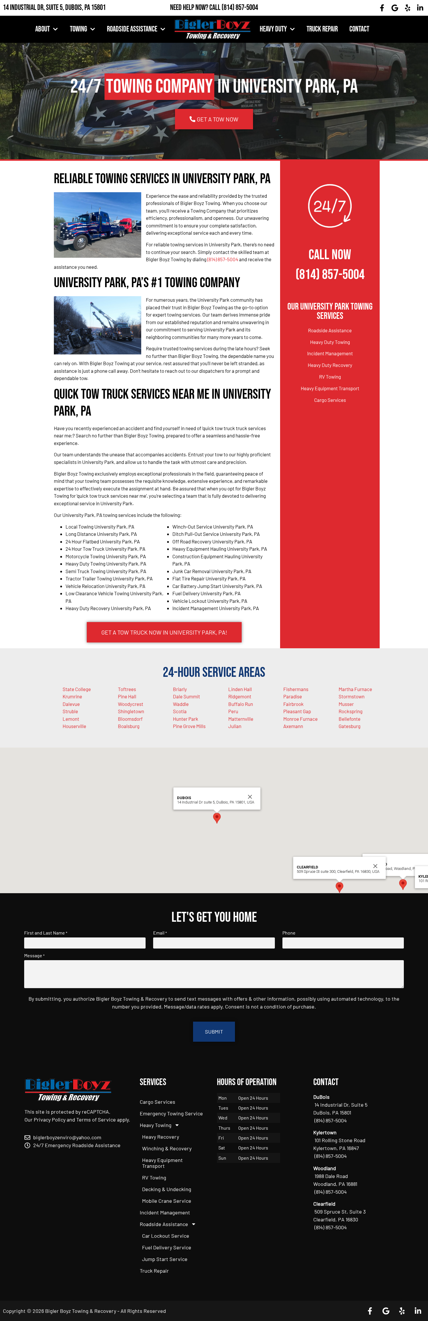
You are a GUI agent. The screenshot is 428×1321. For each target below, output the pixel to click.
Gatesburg (349, 726)
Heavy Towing (155, 1125)
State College (77, 689)
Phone (289, 932)
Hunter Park (185, 719)
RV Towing (330, 376)
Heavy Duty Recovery (330, 365)
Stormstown (352, 696)
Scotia (180, 711)
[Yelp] (408, 8)
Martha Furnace (355, 689)
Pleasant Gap (297, 711)
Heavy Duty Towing (330, 342)
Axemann (293, 726)
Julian (234, 726)
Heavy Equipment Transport (330, 388)
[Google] (395, 8)
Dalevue (71, 704)
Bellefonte (349, 719)
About (42, 29)
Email (160, 932)
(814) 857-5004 (240, 7)
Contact (359, 29)
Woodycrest (130, 704)
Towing (78, 29)
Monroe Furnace (300, 719)
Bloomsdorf (130, 719)
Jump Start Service (165, 1259)
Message (34, 955)
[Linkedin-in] (420, 8)
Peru (233, 711)
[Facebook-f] (382, 8)
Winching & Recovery (167, 1148)
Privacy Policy (50, 1119)
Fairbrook (293, 704)
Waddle (181, 704)
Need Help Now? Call (196, 7)
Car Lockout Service (165, 1235)
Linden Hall (240, 689)
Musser (346, 704)
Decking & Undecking (166, 1189)
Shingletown (131, 711)
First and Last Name (45, 932)
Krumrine (72, 696)
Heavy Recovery (160, 1136)
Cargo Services (330, 400)
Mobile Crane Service (166, 1201)
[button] (403, 884)
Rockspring (350, 711)
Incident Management (330, 353)
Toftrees (127, 689)
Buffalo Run (240, 704)
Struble (70, 711)
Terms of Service (96, 1119)
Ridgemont (239, 696)
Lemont (71, 719)
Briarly (180, 689)
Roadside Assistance (132, 29)
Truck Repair (322, 29)
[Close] (250, 797)
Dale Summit (186, 696)
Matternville (240, 719)
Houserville (74, 726)
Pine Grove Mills (189, 726)
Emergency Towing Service (171, 1113)
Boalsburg (128, 726)
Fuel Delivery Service (166, 1247)
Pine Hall (127, 696)
